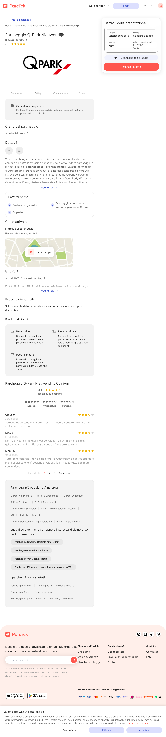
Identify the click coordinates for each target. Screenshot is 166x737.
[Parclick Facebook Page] (151, 634)
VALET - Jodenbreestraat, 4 (26, 515)
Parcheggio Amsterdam (42, 25)
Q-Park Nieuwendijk (68, 25)
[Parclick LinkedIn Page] (145, 634)
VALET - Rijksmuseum (68, 521)
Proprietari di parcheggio (123, 656)
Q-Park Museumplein (46, 502)
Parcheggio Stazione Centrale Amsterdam (36, 541)
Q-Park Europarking (48, 495)
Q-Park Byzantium (74, 495)
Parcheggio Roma (20, 592)
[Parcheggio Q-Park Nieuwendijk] (47, 67)
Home (8, 25)
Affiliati (112, 662)
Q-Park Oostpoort (20, 502)
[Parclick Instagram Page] (138, 634)
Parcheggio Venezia (21, 585)
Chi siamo (84, 651)
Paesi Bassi (20, 25)
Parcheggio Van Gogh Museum (30, 558)
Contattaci (152, 651)
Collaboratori (116, 651)
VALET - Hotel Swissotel (23, 508)
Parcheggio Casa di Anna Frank (31, 550)
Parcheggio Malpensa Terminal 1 (28, 598)
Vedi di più (47, 187)
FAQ (148, 656)
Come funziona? (88, 656)
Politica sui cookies (138, 723)
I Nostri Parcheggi (89, 662)
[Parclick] (14, 5)
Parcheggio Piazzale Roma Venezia (56, 585)
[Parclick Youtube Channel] (158, 634)
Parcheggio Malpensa (61, 598)
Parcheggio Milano (45, 592)
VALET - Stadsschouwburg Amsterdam (31, 521)
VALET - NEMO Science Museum (58, 508)
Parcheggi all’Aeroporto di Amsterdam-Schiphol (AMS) (43, 567)
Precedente (34, 473)
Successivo (65, 473)
